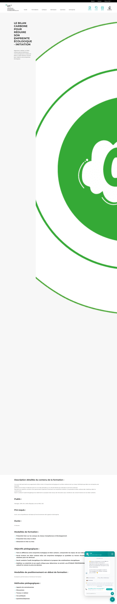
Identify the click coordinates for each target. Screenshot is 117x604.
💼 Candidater (89, 580)
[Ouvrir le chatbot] (112, 599)
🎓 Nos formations (90, 577)
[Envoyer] (112, 593)
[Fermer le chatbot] (112, 554)
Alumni (92, 1)
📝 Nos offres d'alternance (103, 577)
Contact (99, 1)
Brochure (90, 9)
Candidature (109, 9)
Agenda (102, 9)
